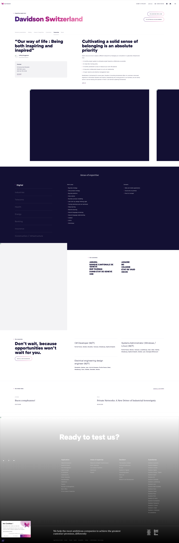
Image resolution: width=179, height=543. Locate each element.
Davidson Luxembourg (154, 481)
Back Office (64, 489)
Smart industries (65, 477)
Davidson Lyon (152, 484)
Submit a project (141, 3)
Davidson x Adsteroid (153, 510)
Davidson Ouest (152, 491)
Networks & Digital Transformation (99, 463)
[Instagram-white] (9, 460)
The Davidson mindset (125, 463)
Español (75, 540)
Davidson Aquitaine (153, 463)
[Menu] (175, 3)
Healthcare (64, 481)
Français (70, 540)
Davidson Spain (152, 474)
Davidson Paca (152, 493)
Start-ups (121, 474)
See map (19, 74)
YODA (120, 477)
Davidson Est (151, 477)
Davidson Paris (152, 496)
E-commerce (64, 472)
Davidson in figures (124, 470)
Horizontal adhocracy (125, 465)
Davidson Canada (152, 467)
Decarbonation (65, 479)
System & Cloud (65, 465)
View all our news (158, 388)
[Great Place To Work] (156, 532)
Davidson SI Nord (152, 498)
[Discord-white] (14, 460)
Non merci (6, 536)
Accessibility (80, 540)
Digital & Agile (65, 470)
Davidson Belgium (153, 465)
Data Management (66, 467)
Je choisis (15, 536)
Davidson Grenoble (153, 479)
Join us (150, 3)
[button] (3, 540)
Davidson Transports (153, 503)
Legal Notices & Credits (58, 540)
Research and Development (126, 479)
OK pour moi (25, 536)
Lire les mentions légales (7, 531)
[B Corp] (148, 532)
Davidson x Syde (152, 507)
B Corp (121, 467)
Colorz (102, 540)
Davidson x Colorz (153, 505)
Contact (65, 540)
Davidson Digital (152, 470)
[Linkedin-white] (3, 460)
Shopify (92, 472)
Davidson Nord (152, 489)
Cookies (86, 540)
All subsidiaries (152, 512)
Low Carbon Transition (96, 467)
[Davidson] (6, 4)
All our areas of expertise (68, 491)
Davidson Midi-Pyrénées (154, 486)
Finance (63, 484)
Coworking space (124, 472)
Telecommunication (66, 463)
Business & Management (67, 486)
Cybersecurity (65, 474)
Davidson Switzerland (154, 500)
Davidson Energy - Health (155, 472)
